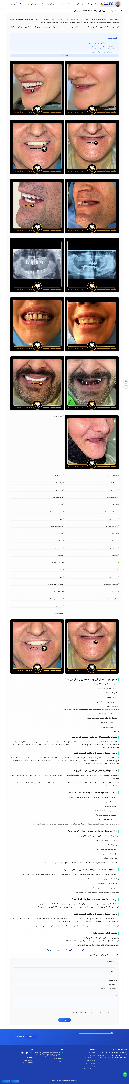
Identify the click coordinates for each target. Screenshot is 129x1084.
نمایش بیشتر (64, 56)
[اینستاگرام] (31, 1052)
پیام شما (115, 995)
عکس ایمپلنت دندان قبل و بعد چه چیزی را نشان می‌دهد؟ (100, 43)
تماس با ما (22, 4)
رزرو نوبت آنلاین (32, 1037)
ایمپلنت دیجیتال (91, 1055)
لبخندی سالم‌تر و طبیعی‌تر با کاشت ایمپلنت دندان (102, 49)
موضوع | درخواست (112, 980)
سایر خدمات (77, 4)
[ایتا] (126, 381)
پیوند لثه (93, 1066)
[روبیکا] (126, 386)
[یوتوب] (22, 1052)
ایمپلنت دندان (85, 4)
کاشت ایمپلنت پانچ (90, 1060)
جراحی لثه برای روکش (90, 1063)
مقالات (68, 4)
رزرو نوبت (12, 4)
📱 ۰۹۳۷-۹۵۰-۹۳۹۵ (15, 1081)
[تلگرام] (26, 1052)
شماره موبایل (114, 971)
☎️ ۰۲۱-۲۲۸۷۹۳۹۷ (5, 1081)
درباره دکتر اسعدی (32, 4)
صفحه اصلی (94, 4)
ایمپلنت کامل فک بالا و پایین (88, 1058)
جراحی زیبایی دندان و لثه (89, 1069)
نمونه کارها (61, 4)
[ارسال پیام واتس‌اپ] (125, 1074)
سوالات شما (41, 4)
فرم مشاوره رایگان (51, 4)
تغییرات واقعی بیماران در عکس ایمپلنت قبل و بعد (102, 46)
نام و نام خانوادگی (112, 961)
